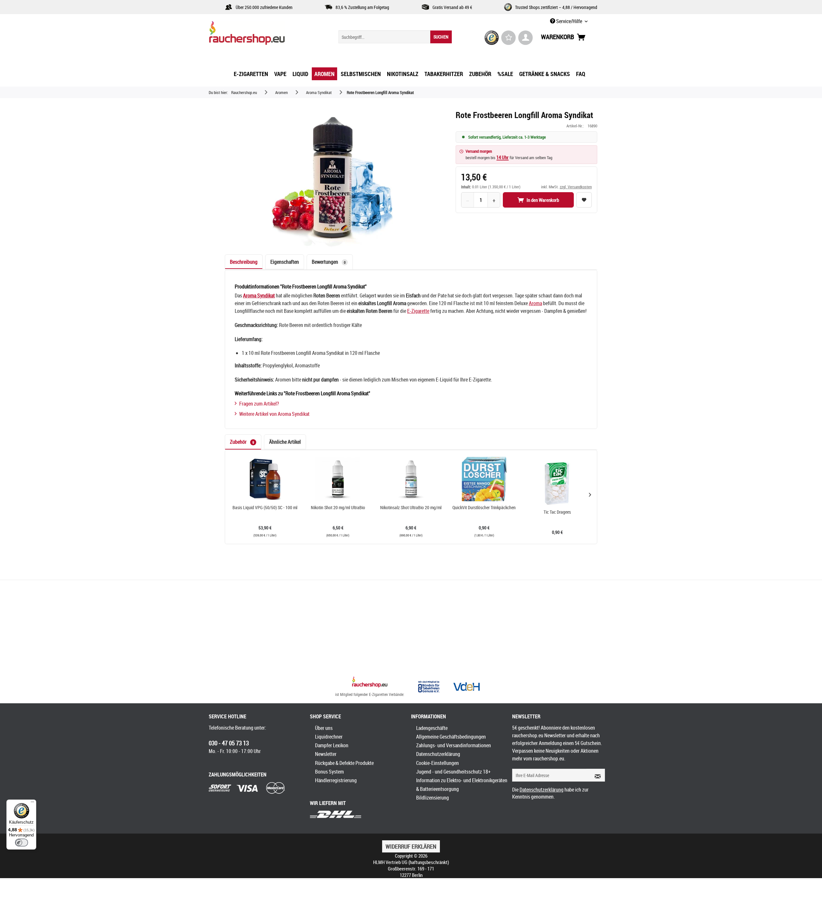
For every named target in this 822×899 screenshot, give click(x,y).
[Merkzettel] (508, 37)
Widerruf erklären (411, 846)
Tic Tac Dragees (557, 512)
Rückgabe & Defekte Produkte (344, 762)
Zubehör (242, 441)
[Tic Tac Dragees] (557, 483)
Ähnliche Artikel (285, 441)
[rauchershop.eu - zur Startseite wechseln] (258, 34)
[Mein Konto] (525, 37)
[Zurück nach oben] (370, 682)
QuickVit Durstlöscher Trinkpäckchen (484, 507)
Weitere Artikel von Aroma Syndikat (274, 413)
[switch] (21, 842)
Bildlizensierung (432, 797)
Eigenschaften (284, 261)
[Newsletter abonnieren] (595, 775)
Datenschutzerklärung (438, 754)
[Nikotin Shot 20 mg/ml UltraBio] (338, 479)
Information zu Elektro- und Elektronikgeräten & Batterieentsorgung (461, 784)
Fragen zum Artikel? (259, 403)
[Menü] (32, 803)
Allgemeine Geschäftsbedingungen (451, 736)
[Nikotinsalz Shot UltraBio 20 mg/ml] (411, 479)
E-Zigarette (418, 310)
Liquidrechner (329, 736)
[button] (590, 494)
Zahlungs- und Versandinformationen (453, 745)
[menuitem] (395, 36)
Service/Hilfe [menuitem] (569, 21)
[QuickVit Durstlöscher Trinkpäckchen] (484, 479)
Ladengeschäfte (432, 728)
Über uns (324, 728)
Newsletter (326, 754)
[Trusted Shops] (492, 37)
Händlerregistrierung (336, 780)
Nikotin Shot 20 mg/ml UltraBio (338, 507)
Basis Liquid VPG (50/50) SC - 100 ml (264, 507)
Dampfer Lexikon (331, 745)
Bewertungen (328, 261)
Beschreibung (244, 261)
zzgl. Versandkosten (576, 187)
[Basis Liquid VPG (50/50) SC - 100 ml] (265, 479)
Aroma (535, 303)
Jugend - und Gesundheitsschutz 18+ (453, 771)
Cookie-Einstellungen (437, 762)
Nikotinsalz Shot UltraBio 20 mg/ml (411, 507)
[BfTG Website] (428, 686)
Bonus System (329, 771)
